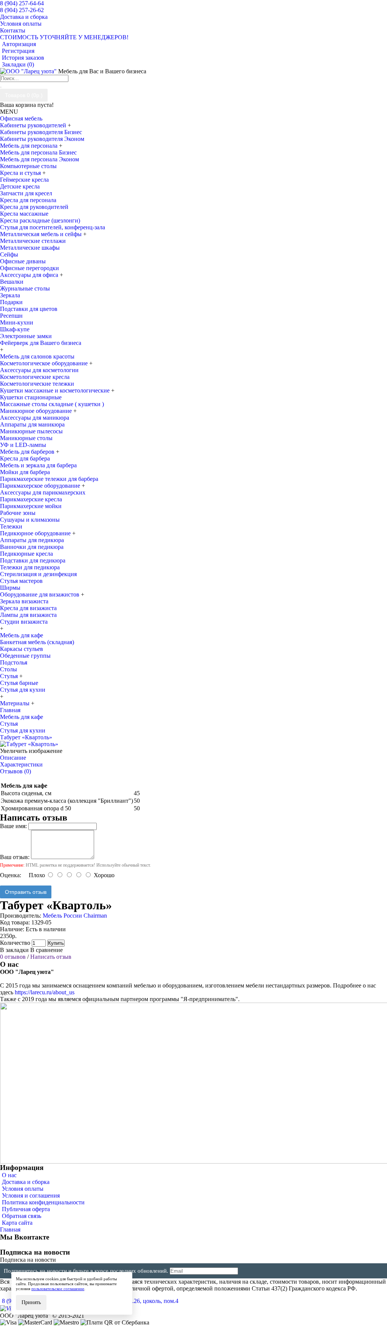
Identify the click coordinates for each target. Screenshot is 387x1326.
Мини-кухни (16, 322)
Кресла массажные (24, 213)
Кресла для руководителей (34, 207)
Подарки (11, 302)
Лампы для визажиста (28, 615)
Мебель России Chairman (75, 915)
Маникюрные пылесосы (31, 431)
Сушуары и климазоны (30, 519)
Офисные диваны (23, 261)
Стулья (9, 676)
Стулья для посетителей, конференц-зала (52, 227)
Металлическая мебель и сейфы (41, 234)
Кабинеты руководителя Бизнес (41, 132)
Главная (10, 1229)
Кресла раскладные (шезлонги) (40, 220)
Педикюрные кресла (26, 553)
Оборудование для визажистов (40, 594)
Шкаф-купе (14, 329)
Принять (31, 1302)
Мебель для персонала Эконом (39, 159)
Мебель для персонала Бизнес (38, 152)
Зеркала (10, 295)
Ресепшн (11, 315)
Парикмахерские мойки (31, 506)
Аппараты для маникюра (32, 424)
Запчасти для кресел (26, 193)
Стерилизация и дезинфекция (38, 574)
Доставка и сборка (26, 1182)
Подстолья (13, 662)
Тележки (11, 526)
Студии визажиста (24, 621)
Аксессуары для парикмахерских (42, 492)
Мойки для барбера (25, 472)
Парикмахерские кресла (31, 499)
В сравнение (46, 950)
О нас (9, 1175)
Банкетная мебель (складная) (37, 642)
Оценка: (10, 875)
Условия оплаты (22, 1188)
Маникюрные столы (26, 438)
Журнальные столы (25, 288)
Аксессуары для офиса (30, 275)
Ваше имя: (13, 826)
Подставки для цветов (28, 309)
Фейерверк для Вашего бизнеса (40, 343)
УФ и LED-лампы (23, 445)
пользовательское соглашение (57, 1288)
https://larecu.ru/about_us (44, 992)
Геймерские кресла (24, 179)
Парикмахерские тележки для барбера (49, 479)
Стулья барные (19, 683)
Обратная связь (21, 1216)
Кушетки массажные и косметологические (55, 390)
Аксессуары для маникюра (34, 417)
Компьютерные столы (28, 166)
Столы (8, 669)
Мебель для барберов (28, 451)
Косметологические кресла (35, 377)
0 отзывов (13, 957)
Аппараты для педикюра (32, 540)
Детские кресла (20, 186)
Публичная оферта (26, 1209)
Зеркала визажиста (24, 601)
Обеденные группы (25, 655)
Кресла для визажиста (28, 608)
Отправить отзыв (25, 892)
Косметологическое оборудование (44, 363)
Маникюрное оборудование (36, 411)
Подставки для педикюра (32, 560)
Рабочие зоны (18, 513)
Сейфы (9, 254)
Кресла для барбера (25, 458)
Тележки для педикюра (30, 567)
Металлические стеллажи (33, 241)
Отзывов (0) (15, 771)
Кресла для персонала (28, 200)
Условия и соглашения (31, 1195)
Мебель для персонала (29, 145)
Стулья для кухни (22, 689)
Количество (15, 943)
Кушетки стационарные (31, 397)
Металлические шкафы (30, 247)
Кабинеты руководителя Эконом (42, 139)
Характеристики (21, 764)
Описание (13, 757)
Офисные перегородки (29, 268)
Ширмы (10, 587)
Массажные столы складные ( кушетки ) (52, 404)
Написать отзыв (50, 957)
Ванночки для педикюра (31, 547)
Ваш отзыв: (14, 857)
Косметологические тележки (37, 383)
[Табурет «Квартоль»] (29, 744)
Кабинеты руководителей (34, 125)
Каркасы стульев (21, 649)
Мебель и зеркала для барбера (38, 465)
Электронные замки (26, 336)
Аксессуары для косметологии (39, 370)
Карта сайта (17, 1222)
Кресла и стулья (21, 173)
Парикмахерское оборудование (41, 485)
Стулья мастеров (21, 581)
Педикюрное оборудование (36, 533)
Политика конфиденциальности (43, 1202)
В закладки (14, 950)
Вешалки (11, 281)
